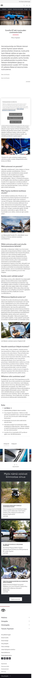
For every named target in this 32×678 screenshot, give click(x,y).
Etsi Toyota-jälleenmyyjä (24, 1)
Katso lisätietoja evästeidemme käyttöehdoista (12, 109)
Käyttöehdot (4, 663)
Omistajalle (5, 625)
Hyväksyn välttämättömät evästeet (15, 118)
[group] (16, 455)
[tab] (6, 444)
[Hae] (24, 5)
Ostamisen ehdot (5, 666)
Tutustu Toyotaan (7, 629)
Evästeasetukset (5, 669)
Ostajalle (4, 621)
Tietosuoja (3, 671)
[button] (16, 455)
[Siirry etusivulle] (2, 5)
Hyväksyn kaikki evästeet (15, 121)
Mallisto (4, 617)
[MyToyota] (27, 5)
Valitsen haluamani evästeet (16, 114)
